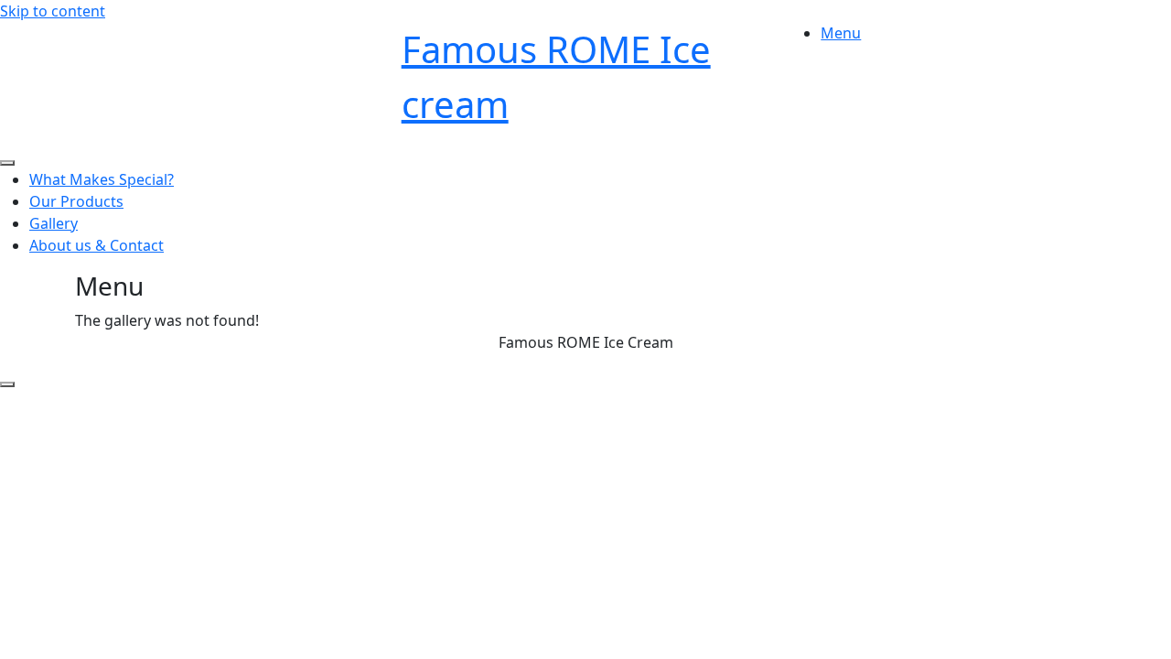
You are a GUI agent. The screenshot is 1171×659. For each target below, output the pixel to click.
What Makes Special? (101, 179)
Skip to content (52, 11)
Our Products (76, 201)
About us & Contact (96, 245)
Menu (841, 33)
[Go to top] (7, 384)
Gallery (53, 223)
